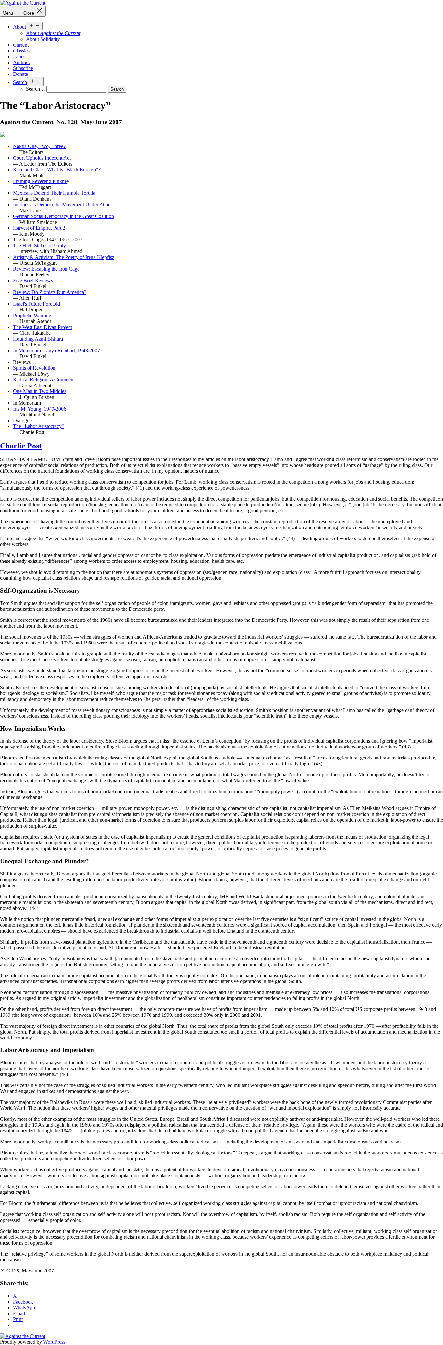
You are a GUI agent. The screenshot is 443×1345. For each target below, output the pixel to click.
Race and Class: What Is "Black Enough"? (57, 169)
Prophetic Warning (32, 315)
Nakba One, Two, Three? (39, 146)
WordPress (54, 1342)
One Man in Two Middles (39, 391)
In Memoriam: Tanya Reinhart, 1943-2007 (56, 350)
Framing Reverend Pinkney (41, 181)
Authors (21, 62)
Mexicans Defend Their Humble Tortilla (54, 193)
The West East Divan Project (42, 327)
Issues (19, 56)
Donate (20, 74)
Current (21, 45)
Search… (35, 89)
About (19, 26)
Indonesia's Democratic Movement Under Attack (63, 204)
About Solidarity (43, 39)
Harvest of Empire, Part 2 (39, 228)
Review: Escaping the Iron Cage (46, 269)
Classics (21, 50)
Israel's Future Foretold (36, 304)
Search (20, 82)
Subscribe (23, 68)
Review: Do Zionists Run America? (49, 292)
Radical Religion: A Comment (44, 379)
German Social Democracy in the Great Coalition (63, 216)
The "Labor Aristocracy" (38, 426)
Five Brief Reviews (33, 280)
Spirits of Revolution (34, 368)
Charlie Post (21, 446)
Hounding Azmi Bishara (38, 339)
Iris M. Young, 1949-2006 (39, 409)
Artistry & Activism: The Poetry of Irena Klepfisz (63, 257)
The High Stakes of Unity (39, 245)
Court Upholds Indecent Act (42, 158)
